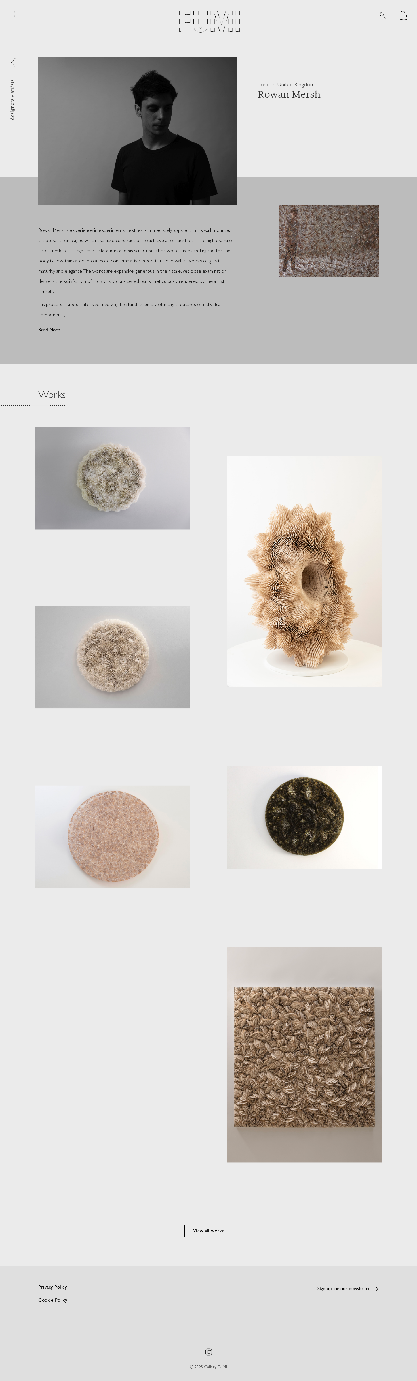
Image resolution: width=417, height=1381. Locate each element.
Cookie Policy (52, 1300)
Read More (49, 330)
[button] (403, 15)
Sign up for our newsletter (343, 1289)
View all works (208, 1231)
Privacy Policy (52, 1287)
